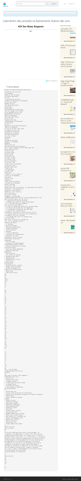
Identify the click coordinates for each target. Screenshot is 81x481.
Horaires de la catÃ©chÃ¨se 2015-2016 (68, 187)
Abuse (76, 479)
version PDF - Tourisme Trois (66, 169)
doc (5, 6)
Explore (54, 3)
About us (65, 479)
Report (56, 80)
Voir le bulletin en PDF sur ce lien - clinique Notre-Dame (68, 121)
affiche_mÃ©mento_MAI (69, 137)
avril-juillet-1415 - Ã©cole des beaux (67, 30)
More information (68, 41)
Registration (71, 3)
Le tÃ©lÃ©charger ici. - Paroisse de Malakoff (67, 102)
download (50, 80)
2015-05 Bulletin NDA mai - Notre (66, 205)
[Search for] (47, 3)
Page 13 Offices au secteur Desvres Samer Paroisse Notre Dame (67, 65)
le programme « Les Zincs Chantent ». (68, 153)
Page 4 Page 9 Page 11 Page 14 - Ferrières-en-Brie (68, 83)
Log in (65, 3)
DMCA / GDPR (71, 479)
